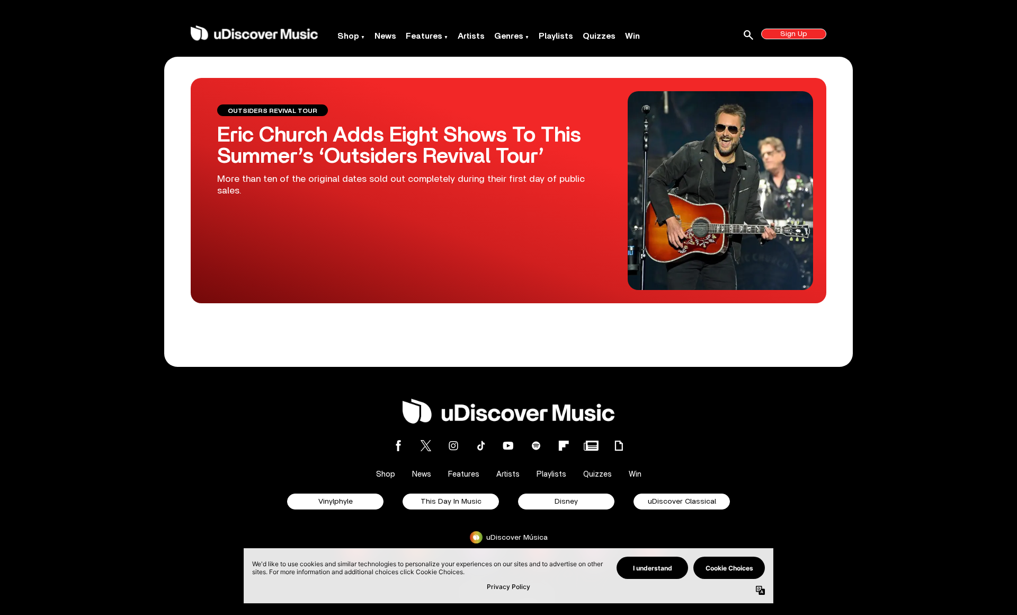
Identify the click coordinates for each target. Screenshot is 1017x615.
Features (424, 36)
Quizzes (599, 36)
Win (632, 36)
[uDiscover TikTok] (481, 445)
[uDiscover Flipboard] (563, 445)
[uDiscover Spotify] (536, 445)
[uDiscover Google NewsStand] (591, 445)
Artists (471, 36)
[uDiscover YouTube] (508, 445)
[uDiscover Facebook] (398, 445)
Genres (508, 36)
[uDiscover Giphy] (618, 445)
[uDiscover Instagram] (453, 445)
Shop (348, 36)
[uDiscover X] (425, 445)
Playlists (556, 36)
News (385, 36)
